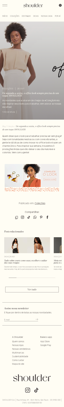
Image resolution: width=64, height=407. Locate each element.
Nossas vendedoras (21, 348)
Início (5, 16)
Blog (4, 126)
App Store (45, 341)
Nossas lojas (17, 345)
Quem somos (18, 341)
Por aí (57, 16)
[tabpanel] (27, 253)
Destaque (26, 16)
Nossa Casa (46, 16)
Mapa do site (18, 363)
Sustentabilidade (20, 356)
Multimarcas (18, 352)
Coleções (14, 16)
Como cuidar (18, 360)
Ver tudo (32, 289)
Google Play (45, 345)
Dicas (36, 16)
